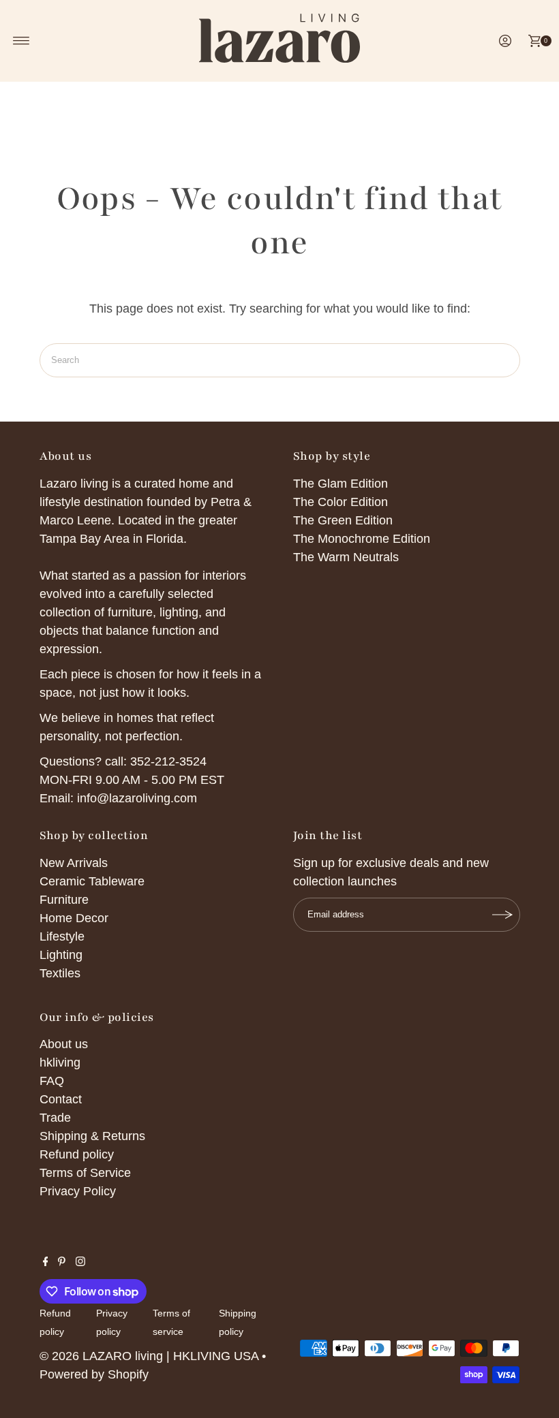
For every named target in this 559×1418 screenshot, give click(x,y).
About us (64, 1044)
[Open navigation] (21, 41)
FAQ (52, 1081)
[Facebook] (45, 1262)
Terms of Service (85, 1173)
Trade (55, 1117)
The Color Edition (340, 502)
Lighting (61, 955)
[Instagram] (80, 1262)
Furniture (64, 900)
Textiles (60, 973)
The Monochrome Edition (361, 539)
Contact (61, 1099)
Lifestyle (62, 936)
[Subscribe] (503, 915)
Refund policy (77, 1154)
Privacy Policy (78, 1191)
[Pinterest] (61, 1262)
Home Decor (74, 918)
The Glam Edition (340, 483)
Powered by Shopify (94, 1374)
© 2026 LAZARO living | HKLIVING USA (149, 1356)
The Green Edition (343, 520)
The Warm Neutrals (346, 557)
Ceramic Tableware (92, 881)
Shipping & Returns (92, 1136)
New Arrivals (74, 863)
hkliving (60, 1062)
